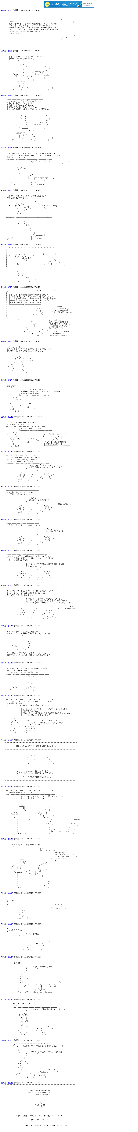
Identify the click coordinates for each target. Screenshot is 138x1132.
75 (2, 924)
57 (2, 190)
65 (2, 519)
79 (2, 1083)
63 (2, 452)
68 (2, 626)
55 (2, 95)
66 (2, 550)
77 (2, 999)
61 (2, 380)
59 (2, 287)
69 (2, 663)
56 (2, 148)
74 (2, 893)
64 (2, 486)
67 (2, 585)
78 (2, 1040)
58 (2, 244)
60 (2, 341)
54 (2, 51)
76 (2, 957)
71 (2, 740)
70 (2, 695)
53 (2, 10)
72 (2, 786)
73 (2, 839)
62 (2, 417)
